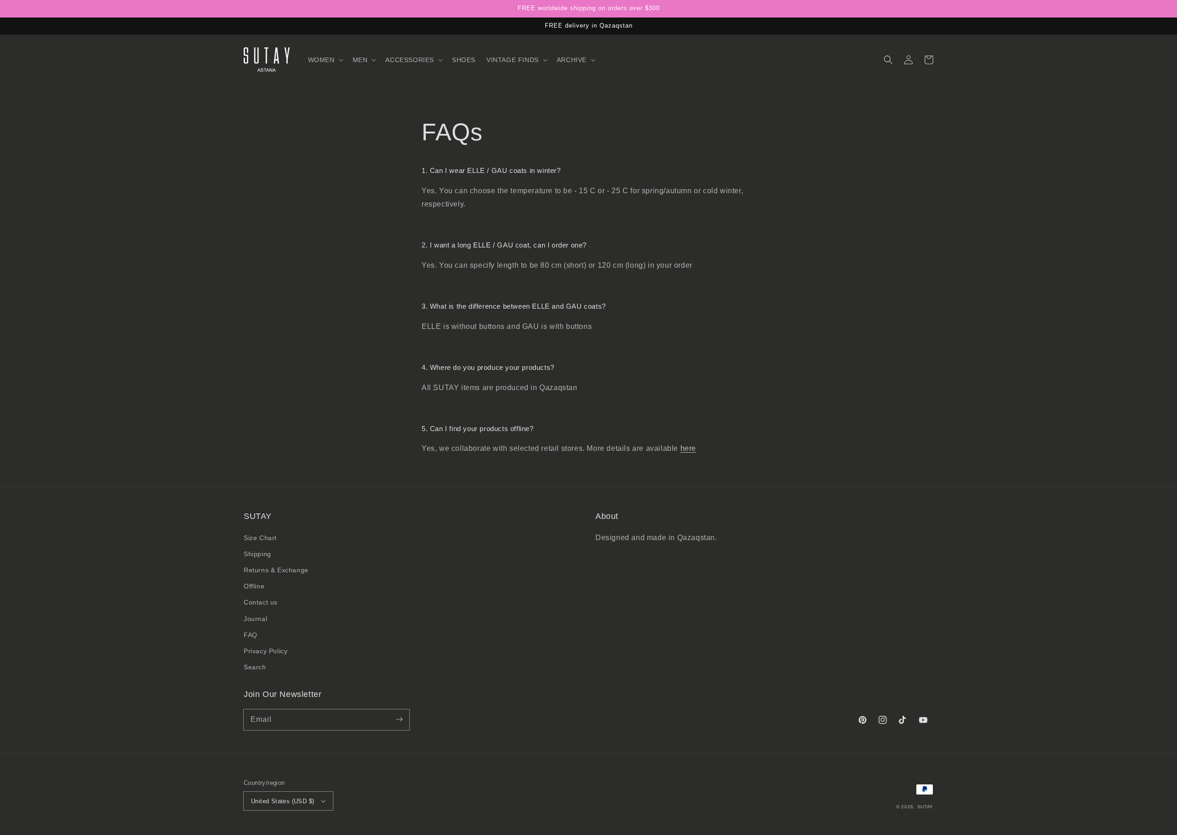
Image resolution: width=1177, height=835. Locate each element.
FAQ (250, 635)
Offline (254, 586)
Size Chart (260, 537)
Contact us (261, 602)
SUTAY (925, 806)
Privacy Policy (265, 651)
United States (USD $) (282, 801)
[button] (325, 59)
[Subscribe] (399, 719)
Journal (255, 618)
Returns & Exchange (276, 570)
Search (255, 667)
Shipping (257, 554)
